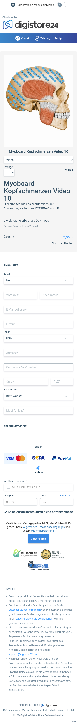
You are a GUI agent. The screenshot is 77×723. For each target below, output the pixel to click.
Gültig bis (9, 495)
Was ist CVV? (66, 495)
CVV (42, 495)
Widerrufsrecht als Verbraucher (34, 618)
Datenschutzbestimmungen (25, 609)
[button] (66, 280)
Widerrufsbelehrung (42, 530)
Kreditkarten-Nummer (15, 481)
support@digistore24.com (24, 654)
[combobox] (38, 353)
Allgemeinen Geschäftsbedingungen (44, 527)
